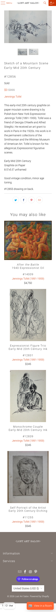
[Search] (45, 3)
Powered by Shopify (39, 596)
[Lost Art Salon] (28, 3)
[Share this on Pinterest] (31, 200)
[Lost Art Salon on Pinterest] (36, 572)
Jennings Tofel (12, 96)
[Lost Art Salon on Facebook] (25, 572)
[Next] (49, 27)
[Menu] (1, 3)
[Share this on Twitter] (15, 200)
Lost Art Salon (22, 596)
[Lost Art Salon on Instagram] (30, 572)
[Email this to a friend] (39, 200)
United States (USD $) (26, 588)
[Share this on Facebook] (23, 200)
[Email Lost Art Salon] (20, 572)
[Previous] (6, 27)
